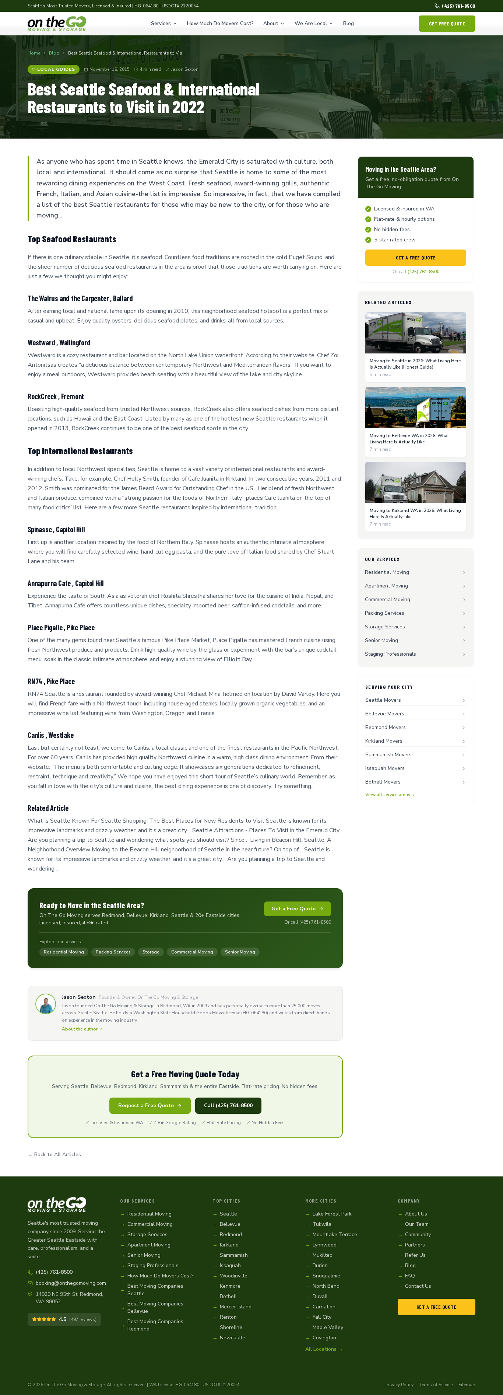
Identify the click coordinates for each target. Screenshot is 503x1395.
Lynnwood (321, 1244)
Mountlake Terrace (331, 1234)
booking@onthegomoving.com (70, 1283)
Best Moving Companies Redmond (151, 1325)
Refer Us (412, 1255)
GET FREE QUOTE (447, 23)
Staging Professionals (390, 654)
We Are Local (311, 23)
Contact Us (414, 1286)
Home (34, 53)
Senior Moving (240, 952)
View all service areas (387, 795)
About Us (412, 1213)
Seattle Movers (383, 700)
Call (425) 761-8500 (228, 1105)
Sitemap (466, 1385)
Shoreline (227, 1327)
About (270, 23)
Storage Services (385, 626)
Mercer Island (232, 1306)
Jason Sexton (184, 69)
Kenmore (226, 1286)
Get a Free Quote (293, 908)
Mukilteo (319, 1255)
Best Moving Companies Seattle (151, 1290)
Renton (224, 1317)
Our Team (413, 1224)
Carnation (320, 1306)
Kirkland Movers (383, 740)
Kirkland (225, 1244)
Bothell (224, 1296)
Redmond (227, 1234)
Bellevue (226, 1224)
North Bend (322, 1286)
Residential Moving (64, 952)
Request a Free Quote (146, 1105)
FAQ (406, 1275)
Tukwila (318, 1224)
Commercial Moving (192, 952)
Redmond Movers (385, 727)
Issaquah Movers (385, 768)
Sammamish (230, 1255)
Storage (151, 952)
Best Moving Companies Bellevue (151, 1307)
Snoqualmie (322, 1275)
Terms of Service (436, 1385)
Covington (320, 1337)
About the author (80, 1029)
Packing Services (113, 952)
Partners (411, 1244)
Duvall (316, 1296)
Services (161, 23)
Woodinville (229, 1275)
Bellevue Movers (384, 713)
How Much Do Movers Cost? (220, 23)
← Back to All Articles (54, 1154)
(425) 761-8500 (458, 6)
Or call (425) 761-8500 (307, 922)
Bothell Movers (383, 781)
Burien (316, 1265)
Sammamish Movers (388, 754)
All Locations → (324, 1349)
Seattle (224, 1213)
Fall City (318, 1317)
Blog (348, 23)
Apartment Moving (386, 585)
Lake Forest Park (328, 1213)
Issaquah (226, 1265)
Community (414, 1234)
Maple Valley (324, 1327)
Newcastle (228, 1337)
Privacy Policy (400, 1385)
